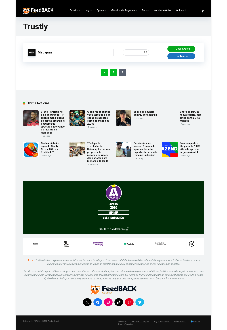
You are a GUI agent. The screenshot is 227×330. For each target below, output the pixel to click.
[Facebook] (190, 2)
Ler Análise (182, 56)
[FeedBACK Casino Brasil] (38, 9)
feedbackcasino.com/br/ (114, 274)
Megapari (45, 52)
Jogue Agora (182, 48)
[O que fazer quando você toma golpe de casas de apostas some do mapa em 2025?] (77, 124)
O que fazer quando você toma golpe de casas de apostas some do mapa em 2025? (99, 117)
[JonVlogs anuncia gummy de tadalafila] (123, 124)
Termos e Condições (140, 321)
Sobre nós (122, 321)
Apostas (101, 10)
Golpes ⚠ (181, 10)
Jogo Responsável (162, 321)
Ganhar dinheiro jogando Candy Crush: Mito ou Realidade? (50, 148)
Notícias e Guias (162, 10)
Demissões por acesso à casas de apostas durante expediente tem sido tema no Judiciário (146, 149)
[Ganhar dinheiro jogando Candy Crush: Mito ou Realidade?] (31, 156)
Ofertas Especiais (125, 324)
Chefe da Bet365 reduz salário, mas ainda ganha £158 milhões (191, 116)
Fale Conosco (180, 321)
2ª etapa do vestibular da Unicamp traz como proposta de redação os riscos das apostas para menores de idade (98, 152)
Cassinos (75, 10)
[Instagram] (199, 2)
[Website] (203, 2)
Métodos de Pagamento (124, 10)
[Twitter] (194, 2)
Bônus (145, 10)
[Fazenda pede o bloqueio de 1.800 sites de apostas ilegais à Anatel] (170, 156)
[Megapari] (32, 55)
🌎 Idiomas (195, 321)
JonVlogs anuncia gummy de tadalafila (145, 113)
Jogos (88, 10)
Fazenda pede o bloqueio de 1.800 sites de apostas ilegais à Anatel (190, 148)
